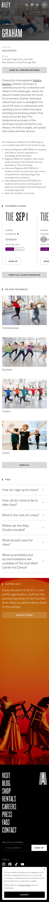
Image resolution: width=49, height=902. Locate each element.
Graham (11, 239)
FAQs (6, 822)
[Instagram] (3, 864)
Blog (6, 783)
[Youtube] (22, 864)
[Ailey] (7, 5)
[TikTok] (16, 864)
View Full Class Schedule (24, 275)
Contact (9, 830)
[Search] (26, 5)
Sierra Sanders (9, 50)
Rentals (9, 799)
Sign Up (13, 261)
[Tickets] (38, 5)
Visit (6, 775)
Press (7, 814)
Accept (24, 895)
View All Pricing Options (24, 70)
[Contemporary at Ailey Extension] (24, 310)
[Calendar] (32, 5)
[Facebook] (9, 864)
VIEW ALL (24, 465)
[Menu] (44, 5)
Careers (9, 806)
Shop (6, 791)
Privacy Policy (25, 885)
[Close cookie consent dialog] (44, 869)
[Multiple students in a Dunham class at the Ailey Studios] (24, 352)
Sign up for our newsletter (12, 842)
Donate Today (24, 615)
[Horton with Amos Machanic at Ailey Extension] (24, 393)
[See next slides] (43, 239)
